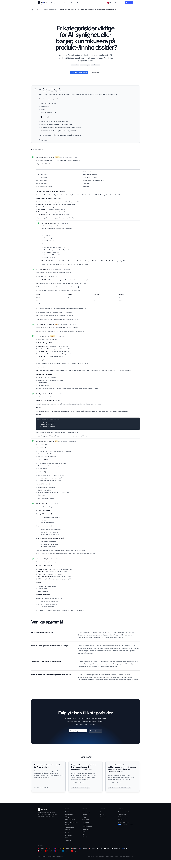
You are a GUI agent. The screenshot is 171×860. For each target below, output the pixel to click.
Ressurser (80, 3)
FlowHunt (43, 4)
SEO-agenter (68, 817)
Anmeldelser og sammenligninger (87, 825)
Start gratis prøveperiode (79, 72)
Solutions (64, 3)
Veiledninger (86, 822)
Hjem (38, 9)
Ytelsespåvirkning (69, 827)
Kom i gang (129, 3)
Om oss (102, 812)
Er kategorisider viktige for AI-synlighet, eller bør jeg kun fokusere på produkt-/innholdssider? (88, 9)
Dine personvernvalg (127, 825)
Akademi (84, 814)
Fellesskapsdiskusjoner (50, 9)
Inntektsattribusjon (70, 819)
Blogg (84, 817)
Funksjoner (54, 3)
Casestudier (85, 819)
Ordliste (84, 832)
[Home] (32, 10)
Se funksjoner (95, 72)
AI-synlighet (68, 812)
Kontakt (102, 814)
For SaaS (67, 832)
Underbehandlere (123, 817)
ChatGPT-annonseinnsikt (71, 822)
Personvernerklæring (124, 812)
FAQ (83, 834)
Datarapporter (86, 829)
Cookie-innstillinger (123, 822)
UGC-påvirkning (69, 825)
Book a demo (119, 3)
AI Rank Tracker (69, 814)
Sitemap (120, 819)
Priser (73, 3)
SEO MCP (67, 830)
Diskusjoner (85, 837)
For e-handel (68, 835)
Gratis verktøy (86, 812)
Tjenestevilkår (122, 814)
